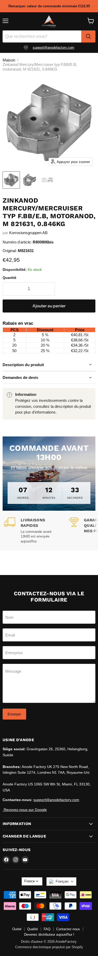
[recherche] (88, 36)
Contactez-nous (68, 929)
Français (62, 881)
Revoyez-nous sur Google (25, 810)
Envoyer (14, 714)
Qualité (32, 929)
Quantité (9, 278)
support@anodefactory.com (53, 47)
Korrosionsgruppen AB (28, 232)
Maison (9, 60)
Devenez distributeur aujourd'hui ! (49, 934)
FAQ (47, 929)
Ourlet (16, 929)
